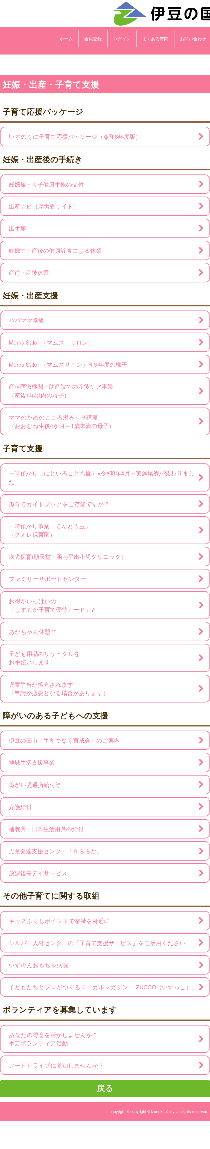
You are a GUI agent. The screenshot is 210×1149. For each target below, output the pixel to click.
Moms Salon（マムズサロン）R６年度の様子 (68, 364)
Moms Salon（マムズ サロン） (51, 342)
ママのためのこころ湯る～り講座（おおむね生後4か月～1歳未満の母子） (62, 421)
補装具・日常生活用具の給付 (46, 829)
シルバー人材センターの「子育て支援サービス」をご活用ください (97, 943)
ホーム (66, 38)
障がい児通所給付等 (35, 784)
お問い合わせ (193, 38)
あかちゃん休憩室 (32, 631)
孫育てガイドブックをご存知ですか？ (59, 504)
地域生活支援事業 (32, 762)
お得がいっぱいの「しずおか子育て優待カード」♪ (52, 605)
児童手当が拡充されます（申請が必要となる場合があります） (59, 688)
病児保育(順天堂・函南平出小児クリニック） (71, 556)
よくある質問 (155, 38)
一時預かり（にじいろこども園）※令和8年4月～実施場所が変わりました (102, 477)
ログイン (122, 38)
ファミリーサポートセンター (47, 578)
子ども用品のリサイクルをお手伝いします (44, 657)
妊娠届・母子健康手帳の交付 (46, 184)
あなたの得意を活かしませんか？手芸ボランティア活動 (53, 1038)
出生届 (17, 228)
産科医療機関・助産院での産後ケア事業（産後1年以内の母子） (61, 390)
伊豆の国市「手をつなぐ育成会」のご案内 (64, 740)
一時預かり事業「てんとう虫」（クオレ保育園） (50, 530)
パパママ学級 (26, 320)
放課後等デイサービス (38, 873)
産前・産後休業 (29, 272)
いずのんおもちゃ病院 (38, 965)
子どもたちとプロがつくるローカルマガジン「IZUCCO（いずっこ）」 (103, 987)
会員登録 (93, 38)
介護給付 (20, 807)
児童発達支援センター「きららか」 (56, 851)
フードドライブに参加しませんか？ (56, 1065)
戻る (105, 1087)
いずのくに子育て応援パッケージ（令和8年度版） (75, 136)
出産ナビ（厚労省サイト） (44, 206)
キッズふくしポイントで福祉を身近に (59, 920)
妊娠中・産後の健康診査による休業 (55, 250)
